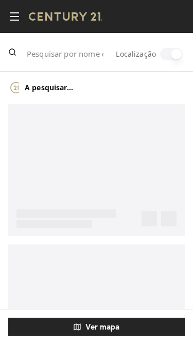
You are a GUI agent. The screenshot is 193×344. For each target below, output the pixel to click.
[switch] (171, 54)
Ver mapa (102, 327)
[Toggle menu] (14, 16)
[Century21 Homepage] (65, 16)
